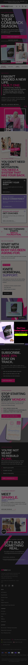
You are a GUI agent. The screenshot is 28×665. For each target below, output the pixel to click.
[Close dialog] (0, 322)
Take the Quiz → (21, 334)
